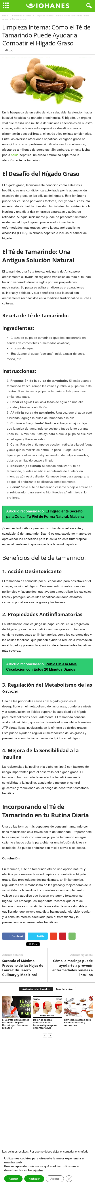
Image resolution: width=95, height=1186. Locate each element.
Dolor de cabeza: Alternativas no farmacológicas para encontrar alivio (45, 1023)
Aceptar (13, 1178)
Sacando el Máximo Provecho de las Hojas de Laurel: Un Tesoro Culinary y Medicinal (22, 967)
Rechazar (34, 1178)
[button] (88, 6)
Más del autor (64, 989)
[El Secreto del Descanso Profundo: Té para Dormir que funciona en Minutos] (16, 1006)
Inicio (5, 15)
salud (15, 155)
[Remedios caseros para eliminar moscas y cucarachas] (78, 1006)
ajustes (38, 1170)
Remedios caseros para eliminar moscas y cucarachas (77, 1022)
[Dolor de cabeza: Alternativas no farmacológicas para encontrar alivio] (47, 1006)
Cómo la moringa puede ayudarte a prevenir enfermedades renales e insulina (72, 967)
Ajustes (54, 1178)
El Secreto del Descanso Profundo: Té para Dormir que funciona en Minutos (16, 1023)
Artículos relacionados (35, 989)
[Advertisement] (47, 1094)
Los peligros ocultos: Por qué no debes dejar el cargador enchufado (45, 1151)
